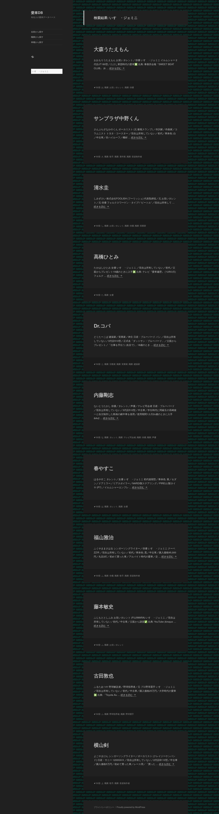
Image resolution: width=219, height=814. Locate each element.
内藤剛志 (104, 394)
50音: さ (99, 156)
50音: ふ (99, 575)
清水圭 (101, 187)
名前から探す (37, 31)
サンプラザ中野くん (116, 118)
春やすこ (104, 468)
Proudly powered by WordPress (131, 807)
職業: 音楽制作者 (134, 156)
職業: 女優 (109, 294)
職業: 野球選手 (127, 714)
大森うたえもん (111, 48)
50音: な (99, 437)
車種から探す (37, 42)
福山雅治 (104, 537)
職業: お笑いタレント (114, 87)
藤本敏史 (104, 606)
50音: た (99, 294)
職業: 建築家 (134, 364)
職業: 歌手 (109, 156)
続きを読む (116, 68)
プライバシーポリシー (104, 807)
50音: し (99, 225)
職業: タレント (111, 437)
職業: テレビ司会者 (127, 437)
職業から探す (37, 36)
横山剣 (101, 744)
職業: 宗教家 (110, 364)
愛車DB (37, 12)
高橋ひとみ (106, 256)
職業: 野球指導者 (112, 714)
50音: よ (99, 783)
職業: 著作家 (120, 156)
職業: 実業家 (140, 225)
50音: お (99, 87)
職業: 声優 (151, 437)
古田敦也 (104, 675)
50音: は (99, 506)
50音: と (99, 364)
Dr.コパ (102, 325)
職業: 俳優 (129, 87)
